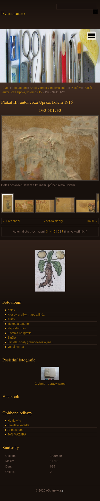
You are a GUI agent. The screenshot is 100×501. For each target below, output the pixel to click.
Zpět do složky (53, 221)
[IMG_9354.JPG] (24, 212)
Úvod (5, 88)
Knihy (11, 310)
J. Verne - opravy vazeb (50, 383)
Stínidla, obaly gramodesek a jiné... (31, 342)
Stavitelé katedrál (19, 425)
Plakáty (76, 88)
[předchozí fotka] (9, 148)
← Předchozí (11, 221)
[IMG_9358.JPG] (85, 212)
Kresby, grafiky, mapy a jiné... (49, 88)
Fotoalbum (20, 88)
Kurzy (11, 319)
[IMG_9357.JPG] (65, 212)
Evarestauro (13, 13)
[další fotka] (90, 148)
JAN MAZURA (17, 434)
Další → (92, 221)
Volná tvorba (16, 347)
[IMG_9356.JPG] (45, 212)
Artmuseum (15, 430)
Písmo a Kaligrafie (20, 333)
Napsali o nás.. (17, 328)
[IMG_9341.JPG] (7, 212)
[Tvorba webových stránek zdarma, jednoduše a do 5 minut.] (63, 491)
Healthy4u (14, 420)
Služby (12, 337)
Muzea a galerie (18, 324)
